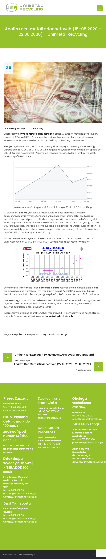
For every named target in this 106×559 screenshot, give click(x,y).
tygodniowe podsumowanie (38, 133)
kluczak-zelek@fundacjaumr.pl (50, 416)
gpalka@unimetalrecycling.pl (15, 410)
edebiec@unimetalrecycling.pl (19, 493)
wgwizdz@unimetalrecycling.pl (20, 496)
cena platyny (32, 334)
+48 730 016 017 (85, 415)
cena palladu (17, 334)
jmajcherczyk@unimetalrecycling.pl (87, 443)
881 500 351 (18, 515)
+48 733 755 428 (86, 439)
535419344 (87, 458)
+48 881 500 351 (16, 490)
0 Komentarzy (36, 128)
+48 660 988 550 (17, 407)
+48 (10, 515)
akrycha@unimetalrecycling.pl (89, 462)
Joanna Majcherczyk (14, 128)
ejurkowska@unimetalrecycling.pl (52, 447)
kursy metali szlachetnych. (57, 316)
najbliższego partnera (16, 448)
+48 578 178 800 (51, 444)
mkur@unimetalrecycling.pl (87, 419)
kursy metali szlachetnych (55, 334)
